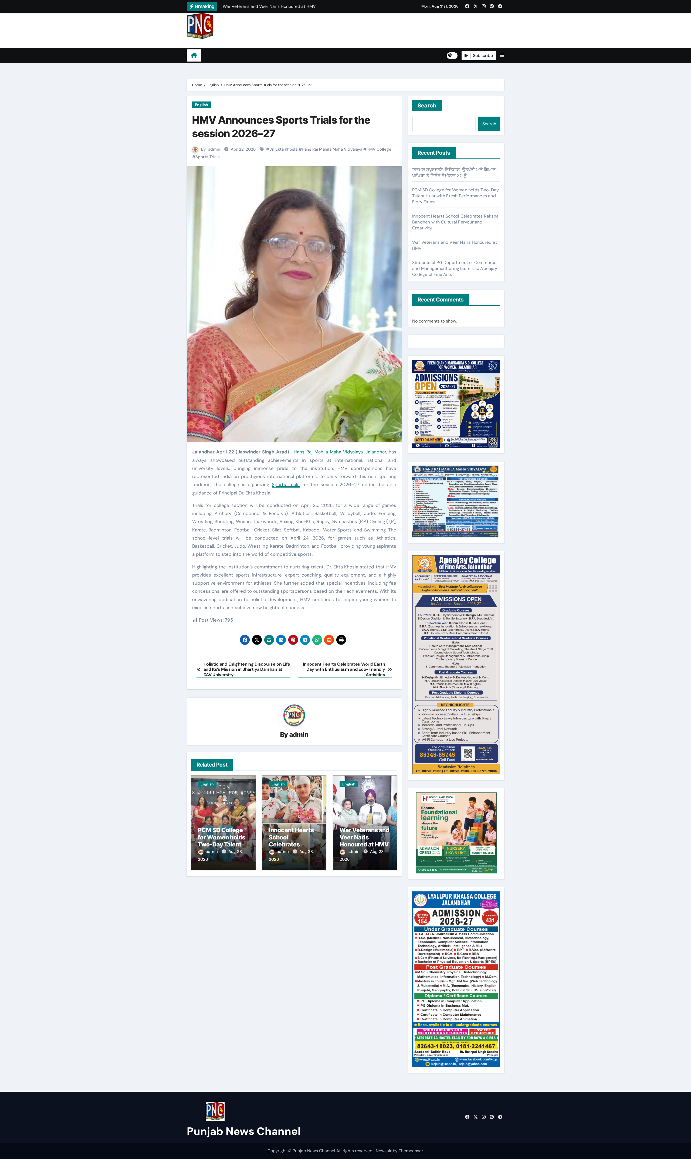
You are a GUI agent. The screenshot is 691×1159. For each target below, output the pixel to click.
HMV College (379, 149)
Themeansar (411, 1151)
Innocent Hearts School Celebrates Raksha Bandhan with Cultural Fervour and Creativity (455, 222)
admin (214, 149)
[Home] (194, 55)
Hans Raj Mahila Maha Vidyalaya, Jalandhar (340, 452)
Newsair (384, 1151)
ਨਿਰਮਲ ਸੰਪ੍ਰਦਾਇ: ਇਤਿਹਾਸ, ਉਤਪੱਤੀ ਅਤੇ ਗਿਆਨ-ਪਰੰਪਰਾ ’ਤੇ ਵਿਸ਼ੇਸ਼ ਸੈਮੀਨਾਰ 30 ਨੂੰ (455, 172)
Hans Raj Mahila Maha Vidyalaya (332, 149)
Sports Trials (207, 157)
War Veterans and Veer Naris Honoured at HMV (364, 837)
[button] (502, 55)
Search (427, 105)
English (201, 104)
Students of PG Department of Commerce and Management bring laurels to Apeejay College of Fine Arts (454, 268)
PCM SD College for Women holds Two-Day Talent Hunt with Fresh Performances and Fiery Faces (455, 196)
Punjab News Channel (221, 43)
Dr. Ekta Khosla (283, 149)
